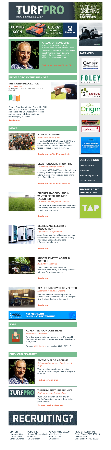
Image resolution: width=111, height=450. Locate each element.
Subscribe (84, 170)
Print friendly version (89, 175)
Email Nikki (54, 439)
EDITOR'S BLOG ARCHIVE (52, 360)
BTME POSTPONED (48, 134)
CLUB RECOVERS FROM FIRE (54, 164)
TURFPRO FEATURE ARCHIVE (54, 390)
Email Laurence (17, 439)
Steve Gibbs (80, 434)
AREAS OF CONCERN (55, 42)
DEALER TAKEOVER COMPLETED (57, 288)
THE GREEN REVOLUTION (24, 83)
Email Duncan (33, 439)
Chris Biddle (80, 439)
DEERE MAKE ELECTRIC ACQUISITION (51, 227)
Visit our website (87, 180)
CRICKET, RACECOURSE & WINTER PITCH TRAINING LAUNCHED (53, 196)
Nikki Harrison (40, 346)
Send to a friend (87, 165)
